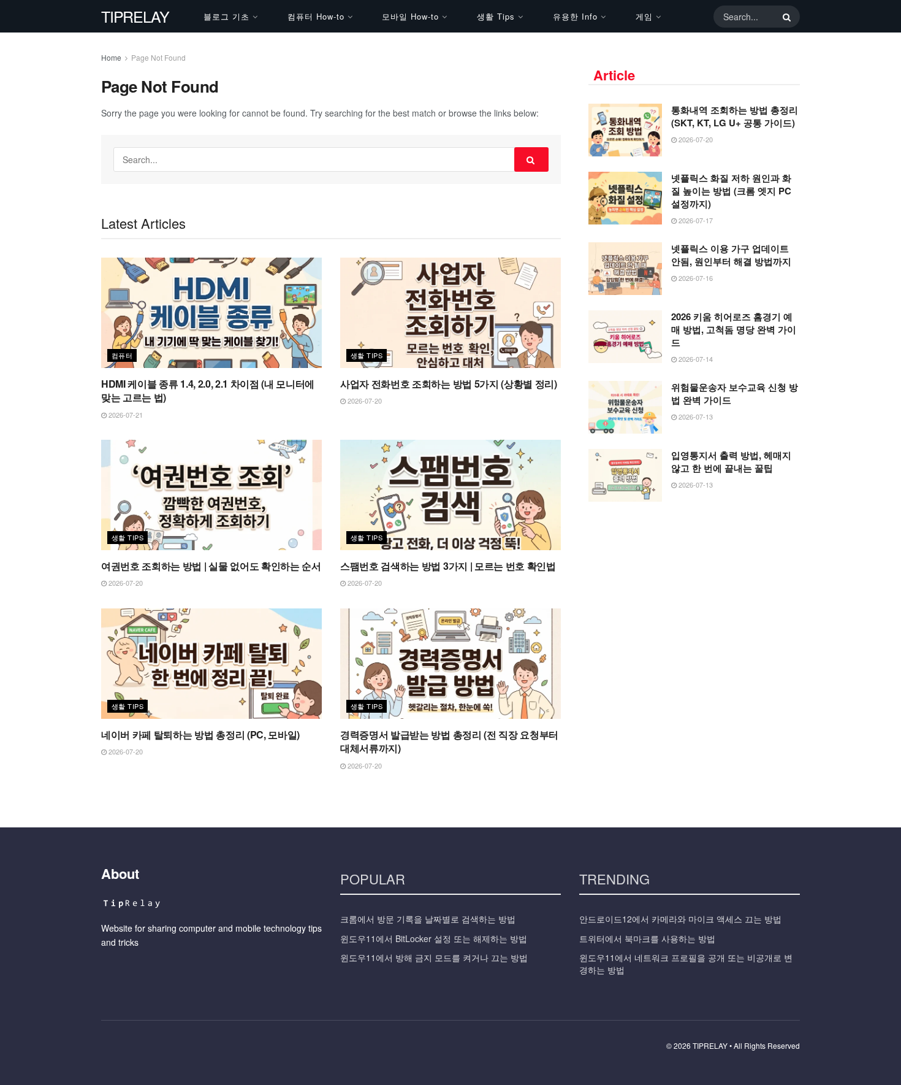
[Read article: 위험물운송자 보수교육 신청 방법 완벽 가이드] (625, 407)
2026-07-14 (695, 359)
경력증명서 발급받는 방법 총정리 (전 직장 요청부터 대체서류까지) (449, 741)
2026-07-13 (695, 416)
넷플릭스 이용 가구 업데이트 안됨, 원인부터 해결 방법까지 (731, 255)
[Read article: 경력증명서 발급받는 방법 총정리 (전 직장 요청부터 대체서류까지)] (450, 663)
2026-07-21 (125, 415)
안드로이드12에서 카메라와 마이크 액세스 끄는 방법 (680, 919)
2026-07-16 (695, 278)
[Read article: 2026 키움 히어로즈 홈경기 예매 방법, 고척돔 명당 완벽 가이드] (625, 336)
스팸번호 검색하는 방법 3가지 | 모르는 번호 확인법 (448, 566)
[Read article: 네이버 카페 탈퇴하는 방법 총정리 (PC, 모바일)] (211, 663)
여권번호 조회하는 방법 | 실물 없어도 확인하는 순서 (211, 566)
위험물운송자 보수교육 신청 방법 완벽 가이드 (734, 393)
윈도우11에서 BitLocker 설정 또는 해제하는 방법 (433, 938)
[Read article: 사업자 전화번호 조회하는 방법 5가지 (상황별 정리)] (450, 313)
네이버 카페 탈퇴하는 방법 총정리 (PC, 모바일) (200, 734)
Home (111, 57)
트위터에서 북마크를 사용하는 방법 (647, 938)
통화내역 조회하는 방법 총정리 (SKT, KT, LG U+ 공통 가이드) (734, 116)
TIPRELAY (135, 16)
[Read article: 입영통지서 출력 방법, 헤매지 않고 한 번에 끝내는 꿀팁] (625, 475)
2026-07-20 (364, 400)
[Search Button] (784, 17)
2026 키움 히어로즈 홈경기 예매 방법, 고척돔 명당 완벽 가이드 (733, 329)
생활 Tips (496, 16)
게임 (644, 16)
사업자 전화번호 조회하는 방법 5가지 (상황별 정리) (448, 384)
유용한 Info (575, 16)
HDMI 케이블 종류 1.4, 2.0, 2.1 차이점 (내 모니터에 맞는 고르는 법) (207, 390)
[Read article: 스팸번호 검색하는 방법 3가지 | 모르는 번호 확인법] (450, 495)
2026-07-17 (695, 220)
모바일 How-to (410, 16)
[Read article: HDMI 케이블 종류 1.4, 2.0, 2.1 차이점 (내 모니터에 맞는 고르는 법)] (211, 313)
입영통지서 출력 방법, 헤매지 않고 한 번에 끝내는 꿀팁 (731, 461)
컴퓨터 (122, 355)
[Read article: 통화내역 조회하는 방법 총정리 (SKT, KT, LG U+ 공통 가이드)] (625, 130)
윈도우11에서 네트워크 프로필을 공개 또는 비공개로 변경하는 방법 (686, 963)
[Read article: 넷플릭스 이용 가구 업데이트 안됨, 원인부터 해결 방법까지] (625, 268)
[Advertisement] (694, 603)
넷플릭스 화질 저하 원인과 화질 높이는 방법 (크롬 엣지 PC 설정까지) (731, 190)
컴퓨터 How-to (315, 16)
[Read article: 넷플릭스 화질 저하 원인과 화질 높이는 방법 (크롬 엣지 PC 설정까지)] (625, 198)
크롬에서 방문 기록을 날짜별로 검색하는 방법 (427, 919)
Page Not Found (158, 57)
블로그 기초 (226, 16)
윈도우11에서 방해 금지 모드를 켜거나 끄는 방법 (434, 957)
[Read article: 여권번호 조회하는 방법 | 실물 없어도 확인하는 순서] (211, 495)
